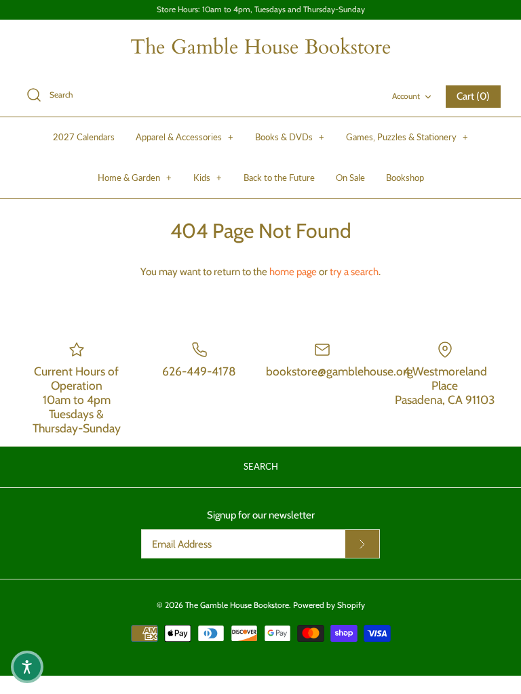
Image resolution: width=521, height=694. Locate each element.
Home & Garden (135, 177)
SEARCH (261, 466)
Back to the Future (279, 177)
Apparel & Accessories (184, 136)
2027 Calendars (84, 136)
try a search (354, 272)
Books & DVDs (289, 136)
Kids (207, 177)
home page (293, 272)
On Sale (350, 177)
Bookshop (405, 177)
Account (406, 96)
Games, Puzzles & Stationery (407, 136)
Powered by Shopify (329, 605)
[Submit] (362, 544)
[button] (27, 667)
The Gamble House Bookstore (237, 605)
